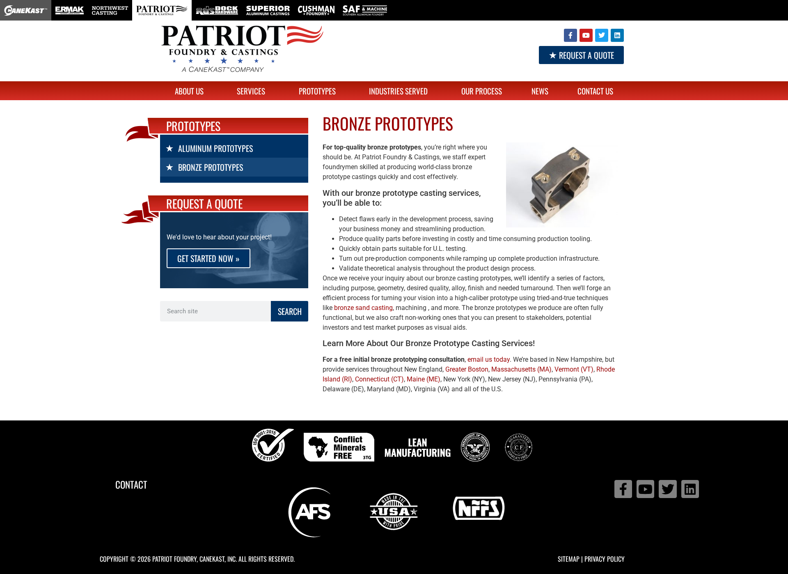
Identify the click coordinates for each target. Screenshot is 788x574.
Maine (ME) (423, 379)
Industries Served (398, 90)
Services (251, 90)
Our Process (481, 90)
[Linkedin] (617, 35)
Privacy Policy (604, 559)
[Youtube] (586, 35)
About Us (189, 90)
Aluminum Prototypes (215, 148)
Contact (131, 484)
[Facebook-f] (570, 35)
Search (290, 311)
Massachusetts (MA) (521, 369)
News (539, 90)
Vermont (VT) (573, 369)
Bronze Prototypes (210, 167)
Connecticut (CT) (379, 379)
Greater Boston (466, 369)
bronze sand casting (363, 308)
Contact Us (595, 90)
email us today (488, 359)
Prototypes (317, 90)
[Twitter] (601, 35)
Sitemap (569, 559)
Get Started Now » (208, 258)
